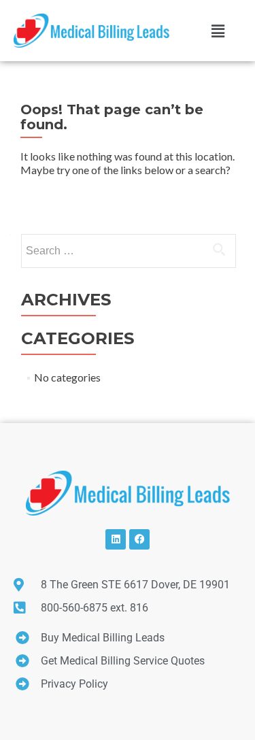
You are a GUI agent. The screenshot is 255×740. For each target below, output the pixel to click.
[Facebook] (139, 539)
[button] (217, 30)
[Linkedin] (115, 539)
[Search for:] (128, 251)
